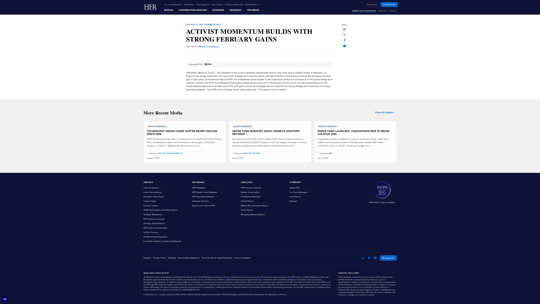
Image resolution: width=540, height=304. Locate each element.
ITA (181, 153)
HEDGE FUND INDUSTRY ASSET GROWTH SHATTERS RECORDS (266, 133)
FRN (177, 153)
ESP (173, 153)
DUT (164, 153)
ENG (209, 64)
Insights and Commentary (203, 24)
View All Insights (384, 112)
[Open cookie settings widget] (4, 299)
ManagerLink (389, 258)
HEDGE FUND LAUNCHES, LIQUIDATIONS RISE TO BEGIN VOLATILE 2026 (353, 133)
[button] (344, 29)
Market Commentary (209, 46)
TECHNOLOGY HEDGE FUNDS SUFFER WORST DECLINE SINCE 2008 (182, 133)
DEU (160, 153)
